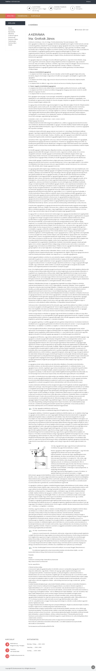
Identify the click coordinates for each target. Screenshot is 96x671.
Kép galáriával (57, 8)
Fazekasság (11, 37)
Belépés (88, 1)
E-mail (86, 29)
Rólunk (10, 28)
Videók (10, 45)
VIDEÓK (78, 7)
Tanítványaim (12, 41)
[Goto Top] (93, 667)
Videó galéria (79, 8)
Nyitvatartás (11, 32)
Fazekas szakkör (13, 39)
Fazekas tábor (12, 43)
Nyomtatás (79, 29)
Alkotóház (36, 7)
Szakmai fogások (60, 7)
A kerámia (11, 30)
